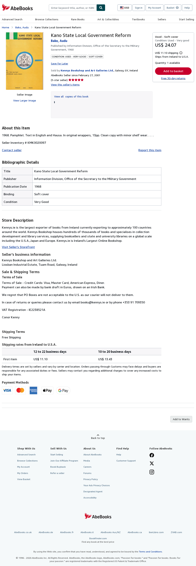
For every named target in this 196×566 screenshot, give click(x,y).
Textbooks (138, 19)
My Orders (22, 473)
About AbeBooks (92, 454)
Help (187, 7)
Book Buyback (58, 466)
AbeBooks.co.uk (23, 532)
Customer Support (126, 460)
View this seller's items (65, 84)
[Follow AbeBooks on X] (151, 463)
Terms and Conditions (150, 551)
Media (86, 460)
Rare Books (78, 19)
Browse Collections (46, 19)
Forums (87, 473)
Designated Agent (92, 491)
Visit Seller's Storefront (18, 247)
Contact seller (12, 150)
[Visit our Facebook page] (151, 455)
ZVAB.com (176, 532)
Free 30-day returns (173, 78)
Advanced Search (12, 19)
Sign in (138, 7)
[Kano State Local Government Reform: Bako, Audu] (24, 61)
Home (5, 27)
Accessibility (89, 497)
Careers (87, 466)
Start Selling (186, 19)
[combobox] (72, 7)
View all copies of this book (71, 96)
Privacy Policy (90, 479)
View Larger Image (24, 100)
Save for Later (59, 63)
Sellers (162, 19)
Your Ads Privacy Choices (96, 485)
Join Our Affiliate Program (64, 460)
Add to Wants (181, 419)
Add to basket (173, 71)
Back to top (98, 437)
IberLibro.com (156, 532)
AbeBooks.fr (67, 532)
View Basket (23, 479)
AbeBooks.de (46, 532)
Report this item (149, 150)
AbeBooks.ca (135, 532)
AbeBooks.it (87, 532)
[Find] (101, 7)
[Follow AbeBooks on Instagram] (151, 472)
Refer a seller (57, 473)
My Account (154, 7)
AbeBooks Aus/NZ (111, 532)
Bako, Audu (22, 27)
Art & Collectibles (108, 19)
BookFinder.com (98, 540)
